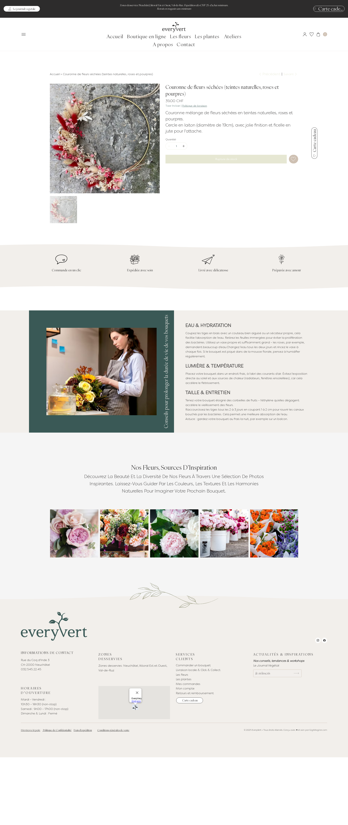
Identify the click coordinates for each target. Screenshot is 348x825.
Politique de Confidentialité (56, 730)
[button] (325, 34)
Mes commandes (188, 684)
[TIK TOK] (324, 640)
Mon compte (185, 688)
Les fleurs (182, 674)
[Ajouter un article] (183, 146)
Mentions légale (30, 730)
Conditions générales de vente (113, 730)
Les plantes (183, 679)
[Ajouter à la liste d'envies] (293, 159)
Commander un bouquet (193, 665)
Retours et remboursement (195, 693)
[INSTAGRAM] (318, 640)
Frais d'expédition (83, 730)
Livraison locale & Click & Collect (198, 670)
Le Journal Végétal (266, 665)
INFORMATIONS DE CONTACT (47, 653)
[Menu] (23, 34)
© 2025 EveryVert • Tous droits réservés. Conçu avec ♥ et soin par (276, 730)
